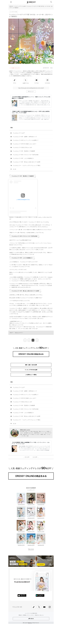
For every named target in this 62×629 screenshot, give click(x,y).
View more (31, 549)
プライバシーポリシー (31, 615)
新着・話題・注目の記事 (31, 364)
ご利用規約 (24, 615)
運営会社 (20, 615)
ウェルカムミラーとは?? (19, 133)
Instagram (47, 83)
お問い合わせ (31, 618)
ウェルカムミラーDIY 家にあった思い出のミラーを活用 (26, 162)
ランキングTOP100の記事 (31, 369)
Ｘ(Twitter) (26, 83)
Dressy (31, 2)
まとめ (14, 169)
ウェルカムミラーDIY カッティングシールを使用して (25, 140)
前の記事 (26, 457)
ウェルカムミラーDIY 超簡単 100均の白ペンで (25, 136)
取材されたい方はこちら (39, 615)
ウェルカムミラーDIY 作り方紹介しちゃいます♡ (24, 143)
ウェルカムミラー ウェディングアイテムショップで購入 (26, 165)
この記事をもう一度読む (31, 374)
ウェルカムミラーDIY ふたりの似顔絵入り (23, 158)
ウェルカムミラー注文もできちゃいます (22, 147)
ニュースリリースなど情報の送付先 (31, 613)
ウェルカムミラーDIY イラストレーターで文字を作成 (25, 154)
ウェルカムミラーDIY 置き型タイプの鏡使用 (24, 151)
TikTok (14, 83)
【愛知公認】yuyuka (25, 430)
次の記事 (36, 457)
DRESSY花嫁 (14, 11)
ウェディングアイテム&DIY (20, 6)
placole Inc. (30, 622)
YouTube (36, 83)
